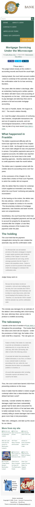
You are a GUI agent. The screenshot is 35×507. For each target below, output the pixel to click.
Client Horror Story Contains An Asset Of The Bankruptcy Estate (16, 465)
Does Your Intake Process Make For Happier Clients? (26, 465)
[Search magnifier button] (32, 18)
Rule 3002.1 (18, 56)
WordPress (21, 502)
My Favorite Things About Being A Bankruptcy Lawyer (5, 465)
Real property (29, 54)
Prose (15, 500)
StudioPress (13, 502)
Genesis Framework (24, 500)
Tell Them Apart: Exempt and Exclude (16, 442)
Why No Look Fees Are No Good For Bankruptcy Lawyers (5, 444)
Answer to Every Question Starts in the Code (26, 443)
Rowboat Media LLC (24, 504)
